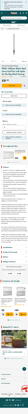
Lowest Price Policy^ (7, 25)
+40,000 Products (21, 25)
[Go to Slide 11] (20, 358)
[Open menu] (2, 13)
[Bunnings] (14, 13)
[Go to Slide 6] (12, 358)
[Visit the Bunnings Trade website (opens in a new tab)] (14, 22)
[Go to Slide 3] (14, 61)
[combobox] (14, 18)
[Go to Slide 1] (8, 320)
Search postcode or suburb (9, 124)
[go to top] (24, 369)
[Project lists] (23, 13)
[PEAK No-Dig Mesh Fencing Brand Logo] (24, 61)
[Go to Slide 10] (19, 358)
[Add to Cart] (24, 158)
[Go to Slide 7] (17, 162)
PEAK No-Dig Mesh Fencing (10, 66)
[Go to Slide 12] (22, 358)
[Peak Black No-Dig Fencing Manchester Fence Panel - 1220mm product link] (8, 154)
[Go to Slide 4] (12, 162)
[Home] (2, 29)
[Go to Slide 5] (14, 162)
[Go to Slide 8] (19, 320)
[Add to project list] (24, 85)
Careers (24, 394)
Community (4, 394)
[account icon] (20, 13)
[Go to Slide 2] (13, 61)
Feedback (18, 394)
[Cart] (26, 13)
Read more (7, 8)
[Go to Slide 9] (17, 358)
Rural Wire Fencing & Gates (13, 28)
